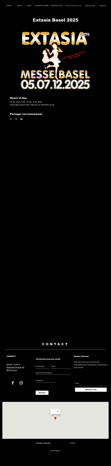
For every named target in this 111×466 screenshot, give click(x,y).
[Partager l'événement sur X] (16, 119)
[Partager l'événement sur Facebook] (11, 119)
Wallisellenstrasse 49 (15, 367)
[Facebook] (12, 383)
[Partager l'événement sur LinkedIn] (21, 119)
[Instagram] (21, 383)
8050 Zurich (12, 370)
